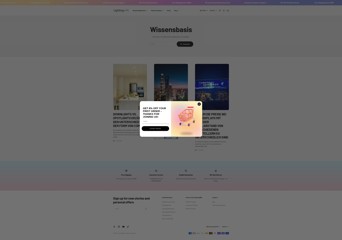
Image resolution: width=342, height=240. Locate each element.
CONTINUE (155, 128)
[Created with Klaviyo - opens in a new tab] (171, 138)
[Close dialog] (199, 104)
